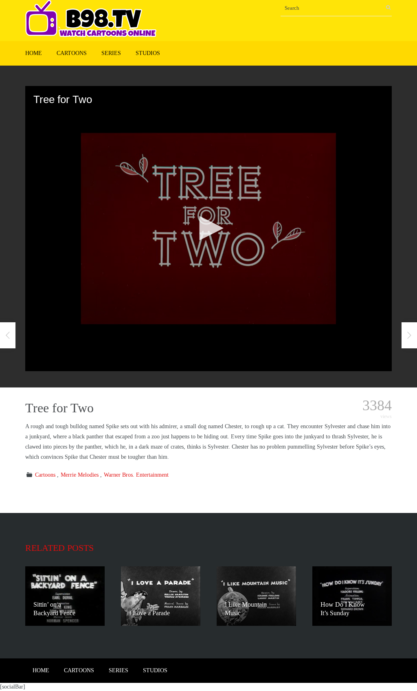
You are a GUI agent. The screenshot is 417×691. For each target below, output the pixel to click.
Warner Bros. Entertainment (136, 475)
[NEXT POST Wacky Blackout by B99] (409, 335)
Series (111, 53)
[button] (208, 228)
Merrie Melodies (80, 475)
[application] (208, 228)
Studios (148, 53)
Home (33, 53)
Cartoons (72, 53)
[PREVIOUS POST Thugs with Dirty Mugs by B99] (7, 335)
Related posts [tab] (59, 548)
